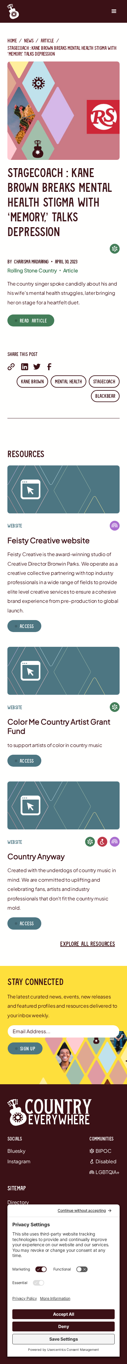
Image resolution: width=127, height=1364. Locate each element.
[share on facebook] (49, 367)
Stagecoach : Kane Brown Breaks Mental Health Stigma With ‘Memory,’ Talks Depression (61, 51)
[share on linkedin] (25, 367)
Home (12, 40)
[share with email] (11, 367)
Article (47, 40)
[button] (114, 11)
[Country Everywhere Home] (11, 11)
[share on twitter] (37, 367)
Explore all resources (87, 943)
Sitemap (16, 1188)
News (28, 40)
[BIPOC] (115, 248)
